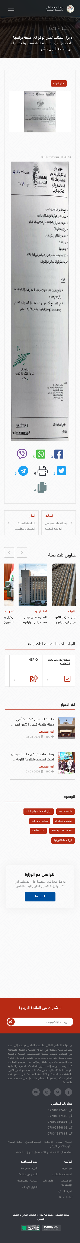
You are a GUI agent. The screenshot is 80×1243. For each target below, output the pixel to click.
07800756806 (58, 1127)
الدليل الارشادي (29, 1187)
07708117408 (58, 1110)
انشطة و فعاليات (63, 821)
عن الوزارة (67, 1168)
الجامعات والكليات (62, 1174)
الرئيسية (67, 29)
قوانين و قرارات (40, 821)
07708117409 (58, 1116)
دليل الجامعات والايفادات (38, 811)
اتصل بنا (40, 896)
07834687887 (58, 1133)
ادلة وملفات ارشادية (62, 830)
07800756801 (58, 1121)
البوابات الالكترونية (63, 840)
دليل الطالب (38, 830)
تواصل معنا (65, 1197)
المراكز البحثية (65, 1191)
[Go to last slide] (22, 552)
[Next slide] (9, 552)
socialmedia (65, 811)
